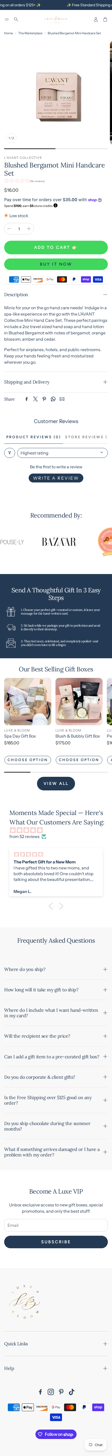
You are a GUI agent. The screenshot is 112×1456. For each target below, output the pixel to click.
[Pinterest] (44, 399)
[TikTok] (72, 1392)
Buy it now (56, 264)
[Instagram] (51, 1392)
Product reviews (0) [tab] (33, 437)
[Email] (62, 399)
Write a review (56, 478)
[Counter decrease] (9, 228)
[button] (6, 19)
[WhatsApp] (53, 399)
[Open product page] (27, 701)
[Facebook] (26, 399)
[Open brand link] (51, 542)
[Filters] (9, 453)
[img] (58, 830)
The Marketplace (30, 33)
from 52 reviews (24, 836)
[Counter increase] (29, 228)
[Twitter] (35, 399)
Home (8, 33)
